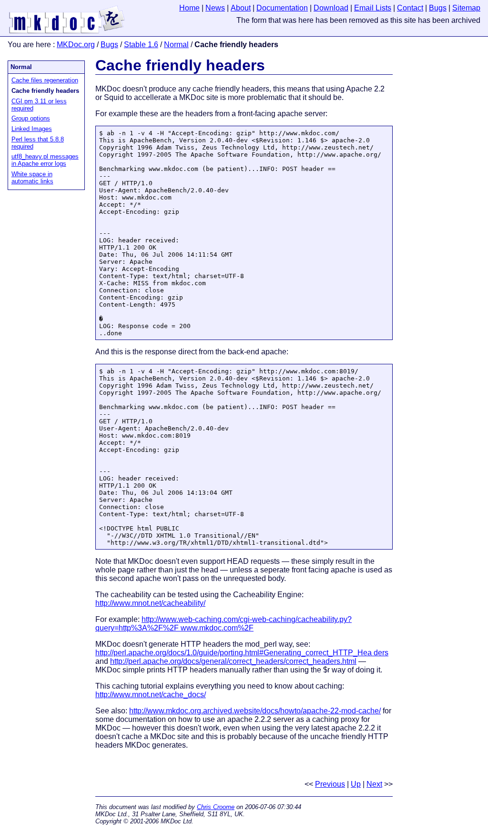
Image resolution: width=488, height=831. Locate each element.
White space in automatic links (32, 177)
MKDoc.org (76, 44)
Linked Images (31, 128)
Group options (30, 118)
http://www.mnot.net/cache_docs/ (150, 695)
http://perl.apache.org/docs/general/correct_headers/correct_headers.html (233, 661)
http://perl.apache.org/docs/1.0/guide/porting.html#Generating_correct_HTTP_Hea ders (241, 653)
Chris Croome (215, 807)
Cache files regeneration (44, 80)
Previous (330, 784)
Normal (176, 44)
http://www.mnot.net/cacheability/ (150, 603)
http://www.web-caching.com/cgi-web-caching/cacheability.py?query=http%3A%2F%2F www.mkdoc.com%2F (223, 623)
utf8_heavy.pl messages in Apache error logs (45, 160)
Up (356, 784)
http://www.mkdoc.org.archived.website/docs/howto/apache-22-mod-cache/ (255, 711)
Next (374, 784)
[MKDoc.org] (67, 32)
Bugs (109, 44)
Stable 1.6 (141, 44)
